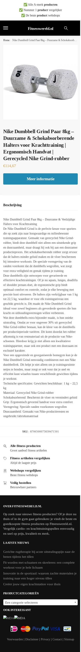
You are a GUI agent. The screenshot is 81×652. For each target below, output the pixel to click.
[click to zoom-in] (40, 82)
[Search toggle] (66, 28)
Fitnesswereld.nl (40, 28)
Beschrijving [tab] (12, 205)
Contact (57, 639)
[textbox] (40, 602)
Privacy (45, 639)
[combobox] (40, 602)
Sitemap (69, 639)
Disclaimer (31, 639)
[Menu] (9, 28)
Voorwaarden (15, 639)
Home (6, 40)
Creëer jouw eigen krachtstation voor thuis (31, 584)
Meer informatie (40, 179)
